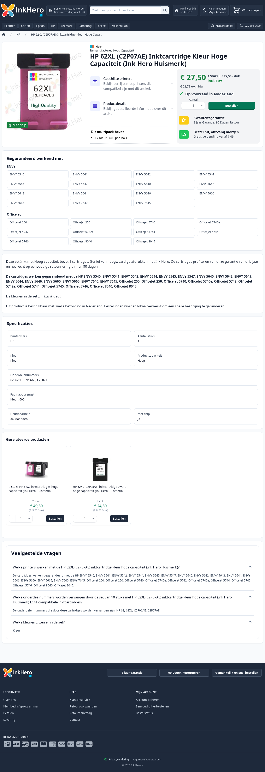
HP (53, 26)
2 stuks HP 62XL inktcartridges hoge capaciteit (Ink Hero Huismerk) (33, 489)
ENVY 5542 (143, 174)
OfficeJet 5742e (83, 232)
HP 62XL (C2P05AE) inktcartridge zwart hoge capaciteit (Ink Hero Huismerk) (99, 489)
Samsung (85, 26)
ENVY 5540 (17, 174)
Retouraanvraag (81, 713)
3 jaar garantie (132, 673)
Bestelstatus (144, 713)
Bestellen (240, 105)
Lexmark (66, 26)
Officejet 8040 (82, 241)
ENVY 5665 (17, 203)
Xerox (102, 26)
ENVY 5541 (80, 174)
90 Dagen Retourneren (184, 673)
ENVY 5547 (80, 184)
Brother (9, 26)
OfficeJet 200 (18, 222)
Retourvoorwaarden (83, 706)
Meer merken (120, 26)
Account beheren (148, 700)
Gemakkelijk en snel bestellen (236, 673)
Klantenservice (80, 700)
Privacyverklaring (119, 759)
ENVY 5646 (143, 193)
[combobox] (129, 10)
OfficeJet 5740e (209, 222)
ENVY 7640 (80, 203)
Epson (40, 26)
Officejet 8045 (145, 241)
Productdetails (114, 103)
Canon (25, 26)
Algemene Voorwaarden (147, 759)
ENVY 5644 (80, 193)
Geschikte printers (117, 78)
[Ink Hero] (23, 10)
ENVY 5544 (206, 174)
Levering (9, 720)
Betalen (8, 713)
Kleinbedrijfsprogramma (20, 706)
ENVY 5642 (206, 184)
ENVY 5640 (143, 184)
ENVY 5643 (17, 193)
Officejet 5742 (19, 232)
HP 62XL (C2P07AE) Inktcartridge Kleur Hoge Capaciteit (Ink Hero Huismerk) (67, 34)
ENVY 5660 (206, 193)
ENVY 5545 (17, 184)
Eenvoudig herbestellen (152, 706)
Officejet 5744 (145, 232)
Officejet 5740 (145, 222)
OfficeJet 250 (81, 222)
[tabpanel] (43, 91)
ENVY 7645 (143, 203)
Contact (75, 720)
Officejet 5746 (19, 241)
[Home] (4, 34)
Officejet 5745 (208, 232)
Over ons (9, 700)
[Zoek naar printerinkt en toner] (165, 10)
